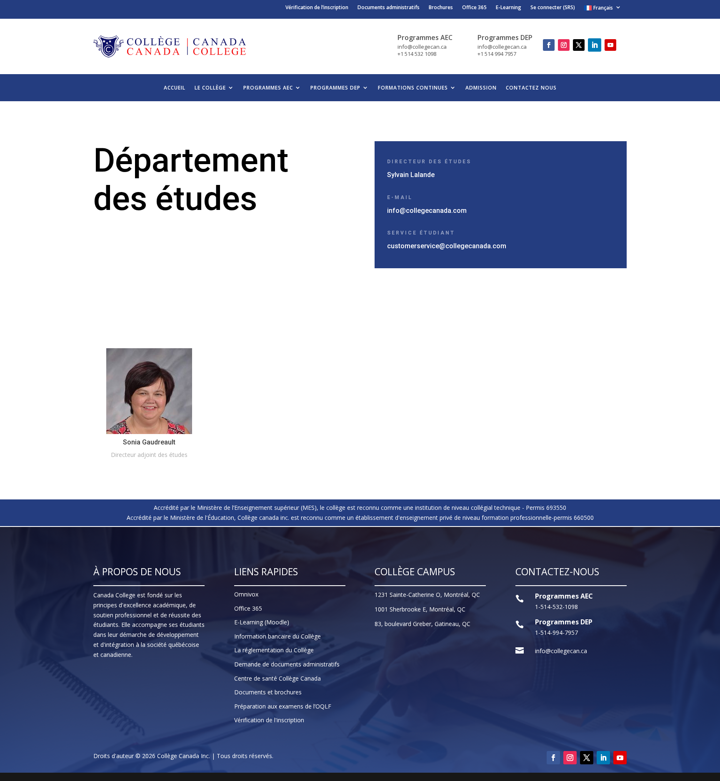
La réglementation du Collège (274, 650)
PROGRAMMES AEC (268, 87)
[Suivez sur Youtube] (610, 45)
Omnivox (246, 594)
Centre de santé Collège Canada (277, 678)
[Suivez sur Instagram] (564, 45)
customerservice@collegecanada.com (446, 246)
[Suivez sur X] (579, 45)
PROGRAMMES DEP (335, 87)
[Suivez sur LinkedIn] (594, 45)
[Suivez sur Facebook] (549, 45)
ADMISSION (481, 87)
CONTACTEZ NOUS (531, 87)
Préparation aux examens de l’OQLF (282, 706)
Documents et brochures (268, 692)
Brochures (441, 8)
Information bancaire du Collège (277, 636)
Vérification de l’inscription (316, 8)
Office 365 (474, 8)
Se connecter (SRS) (552, 8)
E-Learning (508, 8)
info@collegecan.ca (561, 651)
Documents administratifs (389, 8)
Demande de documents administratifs (287, 664)
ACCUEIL (174, 87)
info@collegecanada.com (427, 211)
